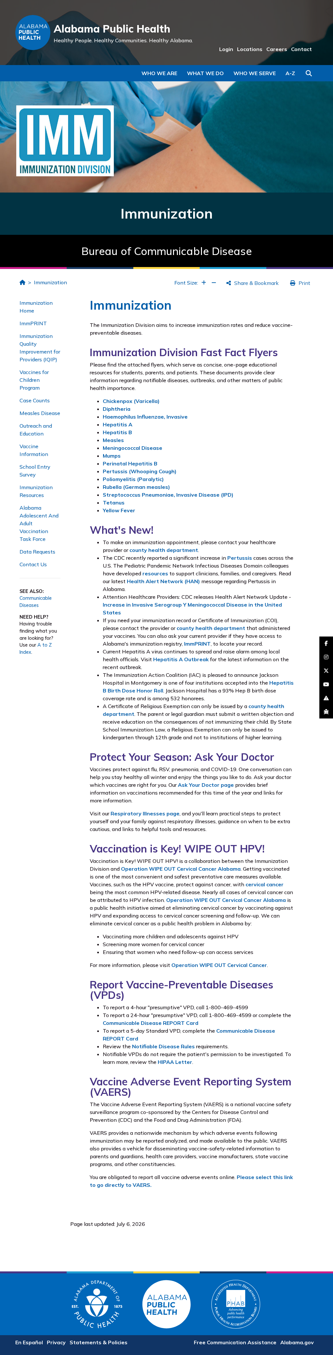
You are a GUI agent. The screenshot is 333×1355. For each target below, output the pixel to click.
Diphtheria (116, 409)
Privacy (56, 1342)
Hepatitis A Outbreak (181, 659)
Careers (276, 49)
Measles (113, 440)
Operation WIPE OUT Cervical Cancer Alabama (181, 868)
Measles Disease (40, 413)
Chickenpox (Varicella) (131, 401)
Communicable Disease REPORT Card (150, 1023)
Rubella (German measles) (136, 487)
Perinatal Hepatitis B (130, 463)
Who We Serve (254, 73)
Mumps (112, 455)
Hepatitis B (117, 432)
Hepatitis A (117, 424)
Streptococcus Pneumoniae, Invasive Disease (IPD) (168, 494)
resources (155, 573)
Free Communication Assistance (235, 1342)
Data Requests (37, 551)
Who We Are (159, 73)
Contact (301, 49)
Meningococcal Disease (132, 448)
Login (226, 49)
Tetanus (114, 502)
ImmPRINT (33, 323)
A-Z (290, 73)
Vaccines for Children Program (34, 380)
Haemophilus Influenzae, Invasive (145, 416)
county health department (163, 550)
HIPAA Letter (175, 1062)
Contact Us (33, 564)
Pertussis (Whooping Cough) (140, 471)
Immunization (50, 282)
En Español (29, 1342)
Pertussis (239, 558)
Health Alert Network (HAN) (163, 581)
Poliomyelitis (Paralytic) (133, 479)
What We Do (205, 73)
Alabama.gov (297, 1342)
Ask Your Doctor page (206, 785)
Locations (249, 49)
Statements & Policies (98, 1342)
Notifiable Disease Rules (163, 1046)
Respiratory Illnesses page (145, 813)
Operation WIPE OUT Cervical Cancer (219, 965)
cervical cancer (265, 884)
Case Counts (35, 400)
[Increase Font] (203, 282)
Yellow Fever (119, 510)
